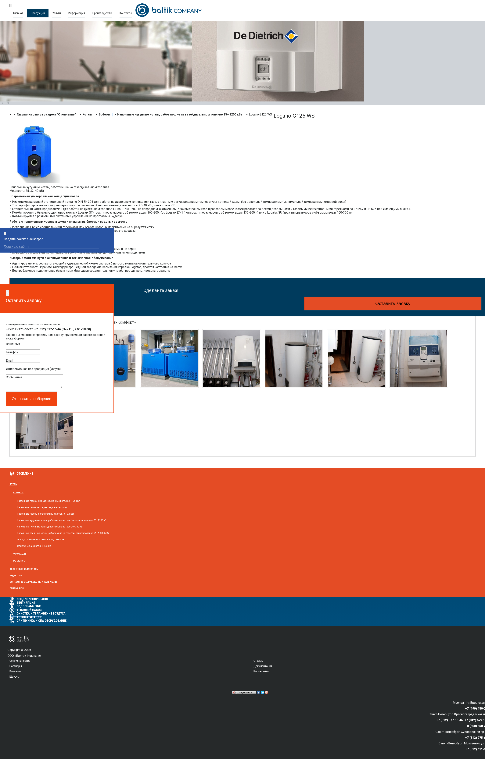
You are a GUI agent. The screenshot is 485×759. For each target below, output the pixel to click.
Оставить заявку (392, 303)
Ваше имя (13, 344)
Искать (107, 247)
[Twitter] (263, 692)
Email (9, 360)
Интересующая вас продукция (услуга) (33, 369)
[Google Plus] (267, 692)
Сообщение (14, 377)
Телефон (12, 352)
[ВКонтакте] (259, 692)
